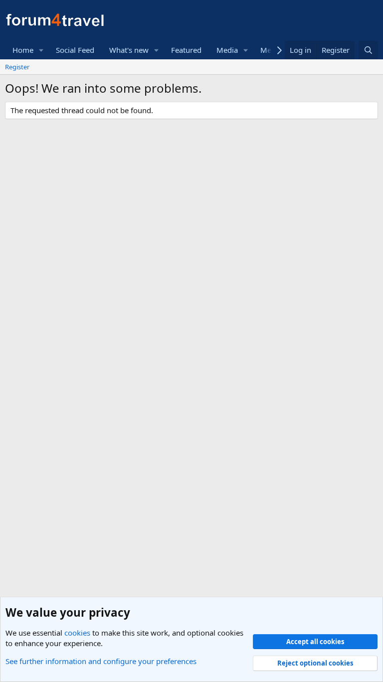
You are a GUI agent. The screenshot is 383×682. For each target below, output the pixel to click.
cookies (77, 633)
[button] (41, 50)
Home (22, 50)
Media (227, 50)
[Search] (368, 50)
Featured (186, 50)
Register (17, 66)
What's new (129, 50)
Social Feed (75, 50)
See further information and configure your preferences (100, 661)
